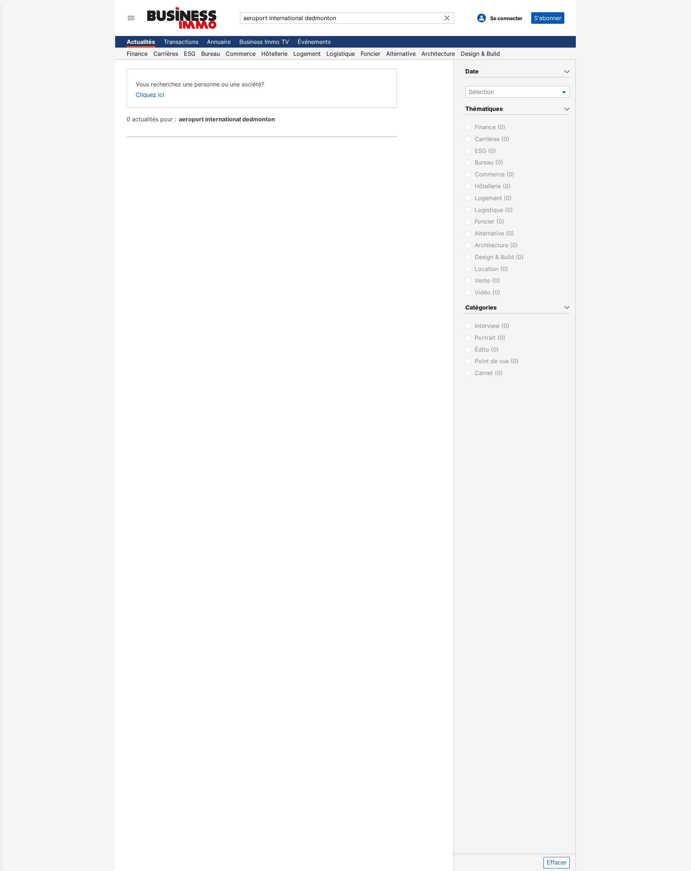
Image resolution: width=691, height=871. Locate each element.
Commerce (241, 53)
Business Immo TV (264, 41)
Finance (137, 53)
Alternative (401, 53)
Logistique (340, 53)
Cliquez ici (150, 94)
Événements (314, 41)
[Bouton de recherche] (447, 18)
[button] (563, 92)
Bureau (210, 53)
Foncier (370, 53)
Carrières (165, 53)
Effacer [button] (556, 862)
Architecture (438, 53)
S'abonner (547, 18)
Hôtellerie (274, 53)
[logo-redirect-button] (182, 18)
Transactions (181, 41)
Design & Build (480, 53)
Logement (307, 53)
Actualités (141, 41)
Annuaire (219, 41)
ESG (189, 53)
